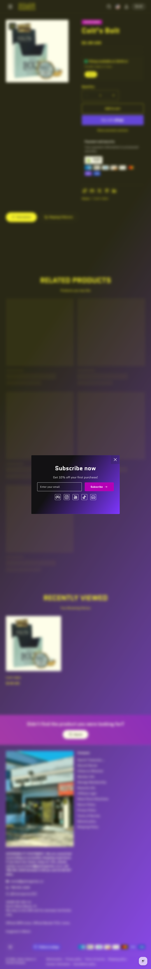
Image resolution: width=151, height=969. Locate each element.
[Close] (115, 459)
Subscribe (97, 487)
